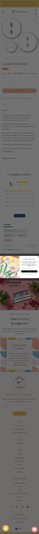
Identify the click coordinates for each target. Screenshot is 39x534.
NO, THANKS (29, 274)
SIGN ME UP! (29, 271)
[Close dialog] (38, 257)
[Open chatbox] (34, 530)
